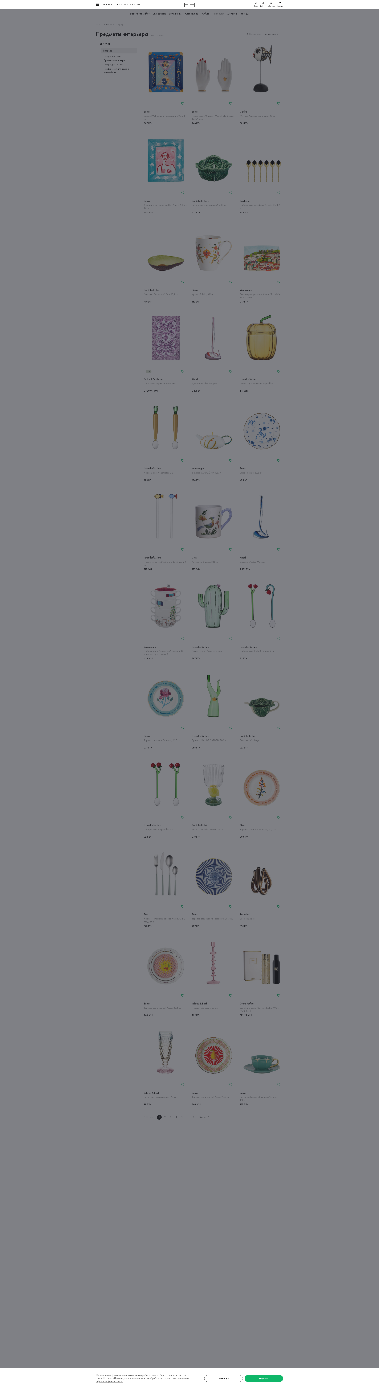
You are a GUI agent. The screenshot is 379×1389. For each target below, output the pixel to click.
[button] (104, 4)
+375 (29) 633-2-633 (127, 4)
